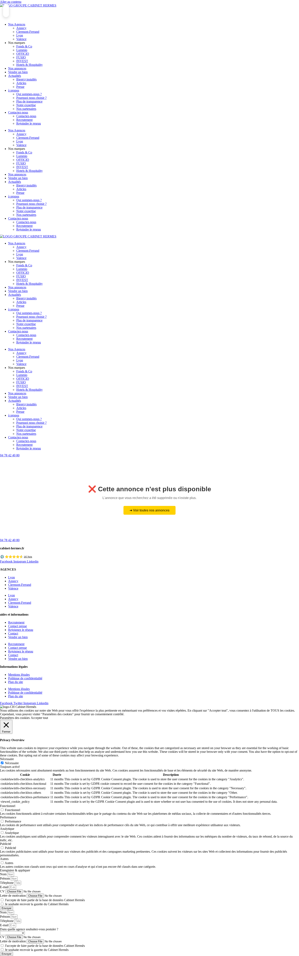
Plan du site (15, 682)
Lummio (21, 50)
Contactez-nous (18, 112)
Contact (13, 633)
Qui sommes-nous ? (29, 94)
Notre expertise (26, 105)
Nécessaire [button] (7, 759)
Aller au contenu (10, 1)
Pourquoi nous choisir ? (31, 97)
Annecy (21, 28)
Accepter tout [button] (39, 718)
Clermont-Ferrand (27, 31)
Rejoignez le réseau (20, 629)
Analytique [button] (7, 828)
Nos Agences (16, 24)
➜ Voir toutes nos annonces (149, 510)
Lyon (19, 35)
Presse (20, 86)
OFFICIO (22, 53)
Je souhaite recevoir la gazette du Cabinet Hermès (37, 904)
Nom (3, 874)
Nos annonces (17, 68)
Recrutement (24, 119)
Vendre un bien (18, 72)
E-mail (4, 887)
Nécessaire (12, 763)
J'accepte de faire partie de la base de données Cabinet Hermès (45, 900)
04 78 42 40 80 (10, 455)
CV (2, 891)
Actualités (14, 75)
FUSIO (21, 57)
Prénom (5, 878)
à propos (13, 90)
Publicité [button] (5, 844)
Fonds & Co (24, 46)
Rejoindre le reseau (28, 123)
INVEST (22, 61)
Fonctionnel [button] (7, 806)
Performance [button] (8, 817)
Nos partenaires (26, 108)
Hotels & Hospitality (29, 64)
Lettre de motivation (13, 895)
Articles (21, 83)
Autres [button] (4, 859)
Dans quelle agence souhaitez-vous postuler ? (29, 929)
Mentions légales (19, 674)
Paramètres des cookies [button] (15, 718)
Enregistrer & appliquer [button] (15, 870)
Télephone (7, 882)
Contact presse (17, 626)
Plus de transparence (29, 101)
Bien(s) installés (26, 79)
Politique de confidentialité (25, 678)
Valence (21, 39)
